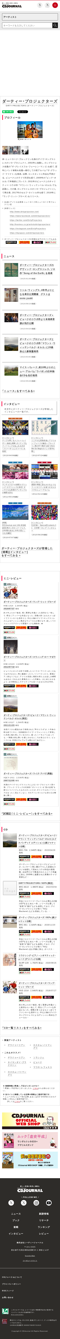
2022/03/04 (51, 886)
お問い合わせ (8, 1297)
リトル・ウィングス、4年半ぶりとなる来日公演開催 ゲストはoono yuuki (37, 294)
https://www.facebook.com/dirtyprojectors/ (30, 216)
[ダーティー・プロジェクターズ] (5, 147)
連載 (16, 1227)
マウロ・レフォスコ (42, 1067)
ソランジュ (38, 1057)
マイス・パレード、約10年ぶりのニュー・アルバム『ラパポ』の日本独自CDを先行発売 (38, 371)
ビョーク (37, 1062)
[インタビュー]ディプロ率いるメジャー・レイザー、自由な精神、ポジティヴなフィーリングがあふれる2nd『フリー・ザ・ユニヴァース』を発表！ (14, 444)
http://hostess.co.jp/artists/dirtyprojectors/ (30, 224)
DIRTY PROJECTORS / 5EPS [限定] (36, 883)
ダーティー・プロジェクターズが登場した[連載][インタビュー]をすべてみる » (27, 551)
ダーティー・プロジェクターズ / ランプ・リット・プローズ (30, 601)
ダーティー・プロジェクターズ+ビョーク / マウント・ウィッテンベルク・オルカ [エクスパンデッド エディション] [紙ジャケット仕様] (37, 841)
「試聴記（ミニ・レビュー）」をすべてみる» (27, 813)
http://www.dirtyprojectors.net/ (24, 211)
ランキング (44, 1227)
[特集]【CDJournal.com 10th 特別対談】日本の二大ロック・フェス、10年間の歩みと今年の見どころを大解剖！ (14, 527)
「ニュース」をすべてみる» (18, 391)
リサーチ (44, 1220)
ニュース (16, 1213)
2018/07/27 (9, 608)
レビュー (44, 1233)
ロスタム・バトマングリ (42, 1046)
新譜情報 (44, 1213)
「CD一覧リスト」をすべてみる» (22, 1028)
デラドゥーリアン (16, 1045)
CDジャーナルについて (12, 1277)
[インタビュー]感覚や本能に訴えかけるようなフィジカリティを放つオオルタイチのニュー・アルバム (43, 486)
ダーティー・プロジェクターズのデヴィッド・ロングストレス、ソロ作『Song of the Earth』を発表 (37, 269)
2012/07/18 (9, 666)
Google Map (30, 1256)
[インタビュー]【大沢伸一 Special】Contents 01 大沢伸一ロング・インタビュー (43, 526)
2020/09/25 (51, 962)
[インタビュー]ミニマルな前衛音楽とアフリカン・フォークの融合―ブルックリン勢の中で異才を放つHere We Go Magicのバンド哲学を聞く (43, 444)
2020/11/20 (50, 924)
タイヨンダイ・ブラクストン (17, 1063)
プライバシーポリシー (11, 1284)
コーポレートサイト (30, 1260)
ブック (16, 1220)
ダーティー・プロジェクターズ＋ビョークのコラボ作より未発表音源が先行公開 (37, 319)
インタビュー (16, 1233)
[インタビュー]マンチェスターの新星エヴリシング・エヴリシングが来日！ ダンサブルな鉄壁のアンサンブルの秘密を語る (14, 487)
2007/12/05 (9, 780)
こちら (35, 1088)
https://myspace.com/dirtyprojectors (27, 233)
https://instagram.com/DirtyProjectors (28, 228)
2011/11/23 (9, 725)
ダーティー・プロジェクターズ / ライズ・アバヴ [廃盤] (28, 773)
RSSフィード (8, 1290)
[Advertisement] (30, 64)
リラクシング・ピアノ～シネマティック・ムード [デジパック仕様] (37, 957)
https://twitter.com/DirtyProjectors (26, 220)
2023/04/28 (50, 850)
